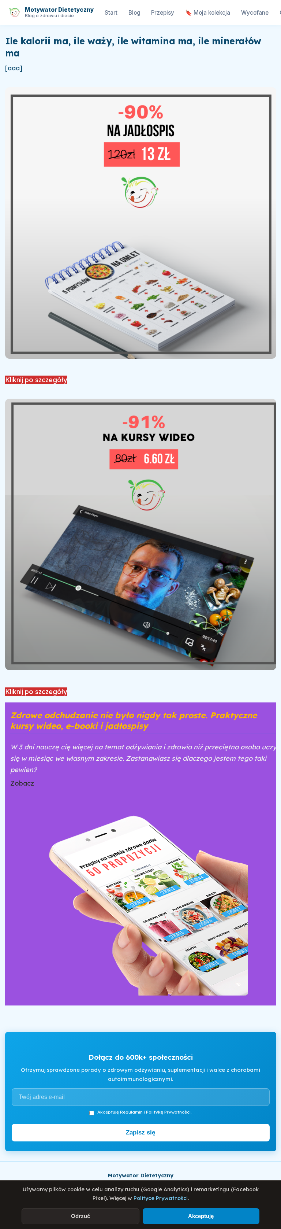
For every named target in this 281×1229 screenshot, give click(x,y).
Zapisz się (140, 1132)
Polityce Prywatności (161, 1198)
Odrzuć (80, 1216)
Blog (134, 12)
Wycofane (255, 12)
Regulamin (131, 1112)
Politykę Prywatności (168, 1112)
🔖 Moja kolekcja (207, 12)
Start (111, 12)
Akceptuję (201, 1216)
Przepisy (162, 12)
